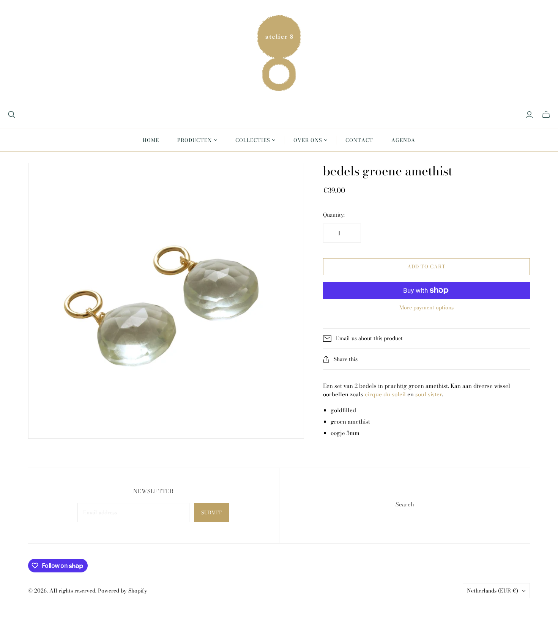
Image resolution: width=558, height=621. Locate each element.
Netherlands (492, 590)
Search (405, 504)
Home (151, 140)
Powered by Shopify (122, 590)
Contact (359, 140)
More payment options (426, 308)
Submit (211, 512)
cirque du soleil (385, 394)
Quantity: (334, 215)
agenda (403, 140)
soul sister (428, 394)
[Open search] (12, 114)
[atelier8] (279, 53)
